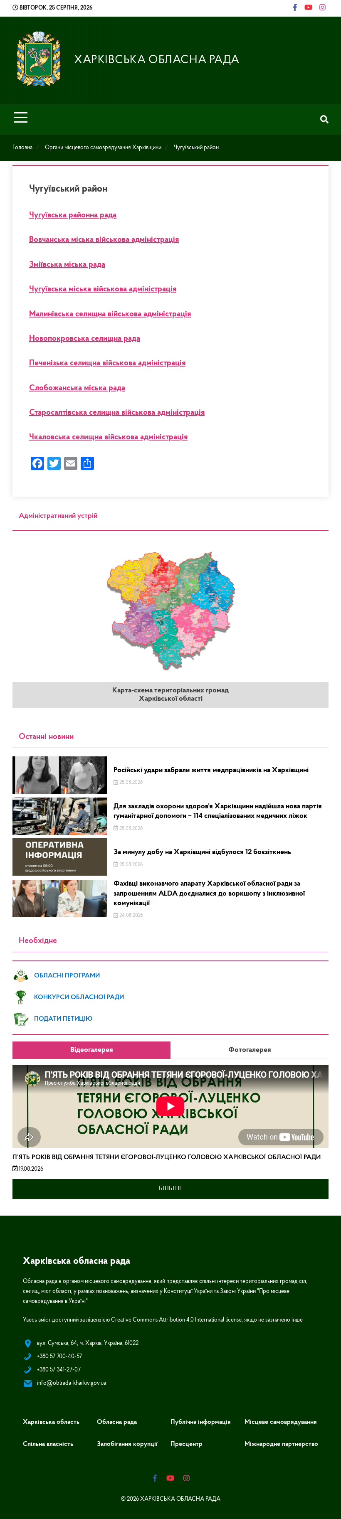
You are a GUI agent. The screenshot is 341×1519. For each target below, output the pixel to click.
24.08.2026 (130, 915)
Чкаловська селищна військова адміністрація (108, 437)
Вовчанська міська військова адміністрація (104, 240)
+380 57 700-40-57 (59, 1357)
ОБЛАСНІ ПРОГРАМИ (67, 975)
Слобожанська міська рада (77, 388)
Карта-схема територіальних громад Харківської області (170, 695)
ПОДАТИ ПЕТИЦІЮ (63, 1019)
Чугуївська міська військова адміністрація (102, 289)
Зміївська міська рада (67, 265)
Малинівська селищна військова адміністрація (110, 314)
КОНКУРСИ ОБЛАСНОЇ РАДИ (79, 997)
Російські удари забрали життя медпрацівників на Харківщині (211, 770)
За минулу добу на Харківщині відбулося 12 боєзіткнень (202, 852)
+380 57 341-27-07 (59, 1370)
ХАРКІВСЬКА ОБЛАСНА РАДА (157, 60)
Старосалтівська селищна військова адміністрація (117, 413)
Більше (171, 1188)
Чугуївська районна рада (72, 215)
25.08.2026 (130, 782)
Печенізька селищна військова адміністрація (107, 363)
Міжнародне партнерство (281, 1444)
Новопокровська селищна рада (84, 339)
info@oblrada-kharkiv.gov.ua (71, 1383)
